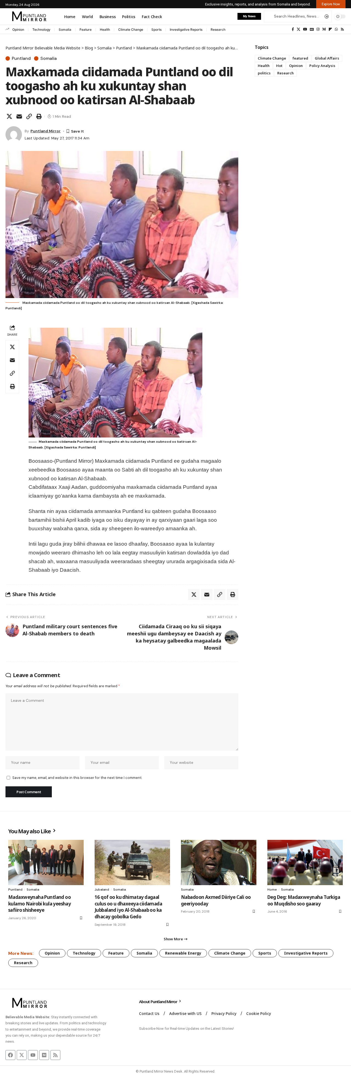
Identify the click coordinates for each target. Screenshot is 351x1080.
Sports (156, 29)
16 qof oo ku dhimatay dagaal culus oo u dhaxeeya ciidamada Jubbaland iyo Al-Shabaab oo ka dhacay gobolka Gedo (128, 907)
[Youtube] (33, 1055)
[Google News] (311, 29)
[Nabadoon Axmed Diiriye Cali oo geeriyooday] (218, 862)
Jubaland (102, 889)
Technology (41, 29)
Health (105, 29)
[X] (298, 29)
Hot (279, 65)
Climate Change (130, 29)
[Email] (19, 116)
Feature (86, 29)
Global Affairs (327, 58)
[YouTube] (305, 29)
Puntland (21, 58)
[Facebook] (292, 29)
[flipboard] (330, 29)
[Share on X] (9, 116)
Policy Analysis (322, 65)
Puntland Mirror (45, 130)
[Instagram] (318, 29)
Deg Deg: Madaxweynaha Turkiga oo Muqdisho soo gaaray (303, 900)
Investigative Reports (186, 29)
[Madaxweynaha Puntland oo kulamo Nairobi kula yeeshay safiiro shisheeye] (46, 862)
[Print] (39, 116)
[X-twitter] (22, 1055)
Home (272, 889)
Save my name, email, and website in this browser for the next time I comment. (77, 777)
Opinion (18, 29)
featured (300, 58)
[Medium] (324, 29)
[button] (331, 4)
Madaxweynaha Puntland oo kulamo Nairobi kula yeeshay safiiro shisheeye (39, 903)
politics (264, 73)
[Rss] (342, 29)
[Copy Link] (29, 116)
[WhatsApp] (336, 29)
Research (218, 29)
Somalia (65, 29)
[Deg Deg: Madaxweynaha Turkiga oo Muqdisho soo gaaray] (305, 862)
